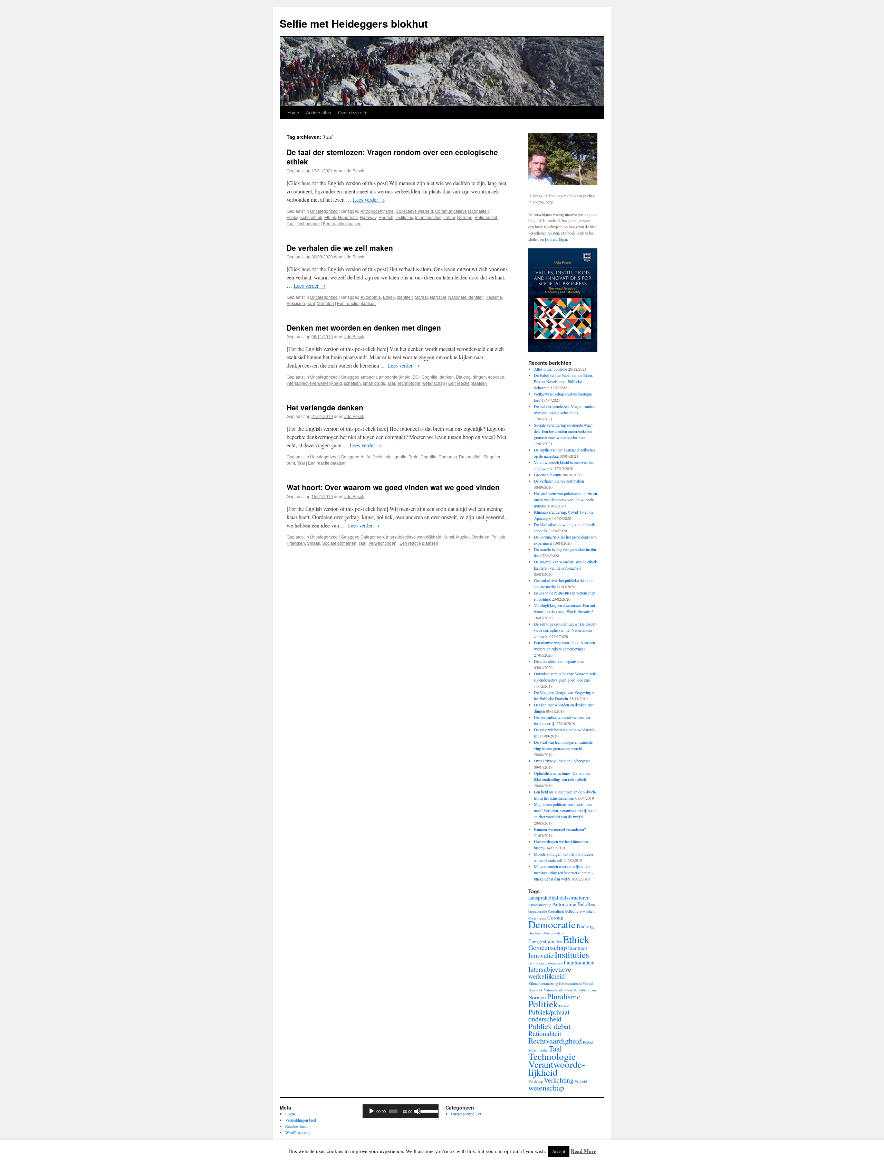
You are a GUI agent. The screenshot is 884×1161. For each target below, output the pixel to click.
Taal (291, 223)
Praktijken (296, 543)
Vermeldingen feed (300, 1120)
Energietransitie (545, 941)
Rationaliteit (485, 217)
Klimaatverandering (543, 983)
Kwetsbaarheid (570, 983)
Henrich (385, 217)
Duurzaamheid (553, 933)
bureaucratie (537, 911)
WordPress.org (297, 1132)
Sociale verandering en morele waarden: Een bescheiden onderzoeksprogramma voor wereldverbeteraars (564, 431)
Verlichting (559, 1080)
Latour (449, 217)
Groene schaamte (548, 474)
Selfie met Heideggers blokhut (354, 23)
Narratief (438, 297)
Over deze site (352, 112)
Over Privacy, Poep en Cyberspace (562, 760)
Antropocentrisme (377, 211)
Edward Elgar (556, 239)
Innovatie (541, 955)
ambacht (369, 377)
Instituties (404, 217)
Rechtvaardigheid (555, 1040)
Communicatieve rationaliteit (462, 211)
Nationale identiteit (465, 297)
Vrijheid (581, 1081)
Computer (448, 456)
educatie (496, 377)
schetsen (352, 383)
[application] (401, 1111)
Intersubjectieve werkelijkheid (314, 383)
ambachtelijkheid (395, 377)
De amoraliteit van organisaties (559, 661)
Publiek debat (549, 1026)
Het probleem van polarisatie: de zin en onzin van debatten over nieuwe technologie (565, 499)
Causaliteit (556, 911)
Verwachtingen (382, 543)
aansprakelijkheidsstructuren (559, 897)
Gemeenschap (547, 947)
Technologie (308, 223)
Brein (414, 456)
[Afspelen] (371, 1111)
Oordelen (480, 537)
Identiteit (405, 297)
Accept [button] (558, 1151)
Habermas (348, 217)
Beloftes (586, 904)
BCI (416, 377)
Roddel (588, 1042)
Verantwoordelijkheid (556, 1068)
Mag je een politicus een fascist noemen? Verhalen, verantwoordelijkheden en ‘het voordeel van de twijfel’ (565, 810)
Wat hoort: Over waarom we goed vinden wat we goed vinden (393, 487)
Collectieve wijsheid (414, 211)
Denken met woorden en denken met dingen (364, 327)
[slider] (428, 1110)
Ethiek (330, 217)
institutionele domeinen (545, 963)
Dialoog (463, 377)
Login (290, 1113)
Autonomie (371, 297)
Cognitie (430, 377)
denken (447, 377)
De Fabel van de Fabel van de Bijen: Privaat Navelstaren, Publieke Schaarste (563, 381)
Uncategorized (324, 211)
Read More (583, 1151)
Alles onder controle (550, 369)
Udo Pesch (354, 170)
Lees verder (369, 199)
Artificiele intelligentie (386, 456)
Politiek (498, 537)
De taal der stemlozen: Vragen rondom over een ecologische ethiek (392, 156)
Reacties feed (296, 1126)
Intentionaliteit (428, 217)
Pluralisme (563, 996)
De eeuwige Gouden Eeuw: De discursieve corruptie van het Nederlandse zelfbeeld (565, 630)
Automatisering (539, 904)
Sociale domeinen (339, 543)
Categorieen (372, 537)
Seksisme (296, 303)
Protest (564, 1005)
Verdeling (535, 1081)
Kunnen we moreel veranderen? (560, 829)
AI (362, 456)
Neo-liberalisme (585, 990)
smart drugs (374, 383)
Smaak (313, 543)
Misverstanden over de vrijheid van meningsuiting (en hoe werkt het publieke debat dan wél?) (563, 873)
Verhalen (325, 303)
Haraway (368, 217)
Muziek (463, 537)
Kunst (448, 537)
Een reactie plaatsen (342, 223)
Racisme (494, 297)
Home (293, 112)
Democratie (552, 924)
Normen (464, 217)
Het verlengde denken (325, 407)
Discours (534, 933)
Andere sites (318, 112)
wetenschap (433, 383)
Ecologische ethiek (304, 217)
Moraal (421, 297)
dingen (479, 377)
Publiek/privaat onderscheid (548, 1015)
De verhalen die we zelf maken (340, 247)
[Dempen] (417, 1111)
